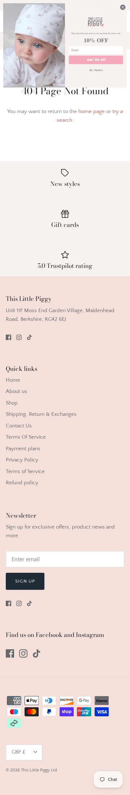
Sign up (25, 581)
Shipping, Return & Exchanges (41, 414)
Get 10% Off (96, 60)
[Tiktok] (29, 337)
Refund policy (22, 483)
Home (13, 380)
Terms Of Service (26, 437)
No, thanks (96, 70)
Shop (12, 403)
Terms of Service (25, 471)
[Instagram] (19, 337)
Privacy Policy (22, 460)
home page (91, 111)
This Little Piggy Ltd (39, 770)
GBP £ (19, 752)
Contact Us (19, 426)
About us (16, 391)
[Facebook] (8, 337)
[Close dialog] (122, 7)
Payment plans (23, 449)
